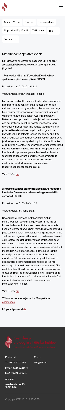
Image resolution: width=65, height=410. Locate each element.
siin (17, 174)
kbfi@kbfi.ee (40, 362)
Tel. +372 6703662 (15, 362)
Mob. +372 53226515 (16, 367)
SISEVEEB (34, 399)
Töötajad (29, 22)
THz (51, 30)
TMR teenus (38, 30)
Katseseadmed (46, 22)
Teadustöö (10, 22)
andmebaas (8, 302)
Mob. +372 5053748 (16, 372)
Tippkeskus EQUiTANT (16, 30)
